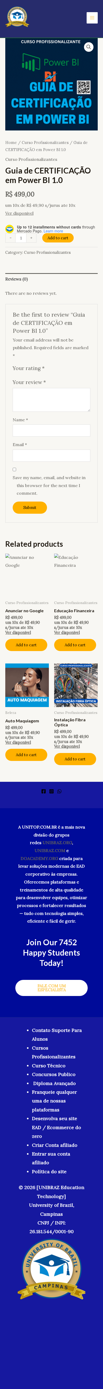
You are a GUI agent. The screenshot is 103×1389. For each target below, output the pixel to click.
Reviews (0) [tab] (16, 279)
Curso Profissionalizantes (45, 142)
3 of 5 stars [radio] (61, 368)
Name (20, 419)
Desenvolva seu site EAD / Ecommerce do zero (56, 1127)
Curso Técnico (48, 1066)
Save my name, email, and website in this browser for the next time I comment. (49, 485)
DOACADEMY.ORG (39, 858)
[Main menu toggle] (92, 17)
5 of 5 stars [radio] (74, 368)
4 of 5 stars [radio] (68, 368)
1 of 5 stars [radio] (49, 368)
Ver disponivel (19, 213)
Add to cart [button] (26, 644)
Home (11, 142)
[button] (88, 47)
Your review (29, 382)
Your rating (29, 368)
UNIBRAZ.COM (50, 850)
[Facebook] (43, 791)
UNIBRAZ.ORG (57, 842)
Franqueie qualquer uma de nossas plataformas (54, 1101)
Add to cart (58, 237)
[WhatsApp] (59, 791)
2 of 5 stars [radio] (55, 368)
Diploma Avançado (54, 1083)
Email (20, 444)
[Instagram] (51, 791)
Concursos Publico (54, 1074)
